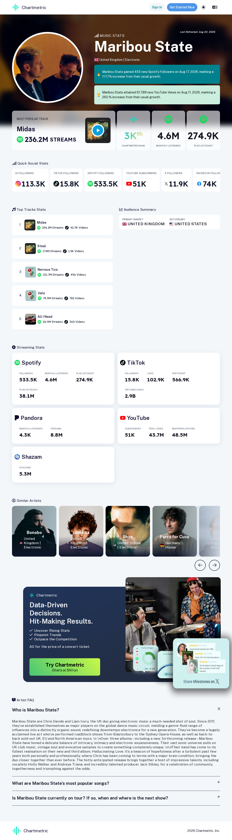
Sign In (157, 7)
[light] (203, 7)
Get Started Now (182, 7)
